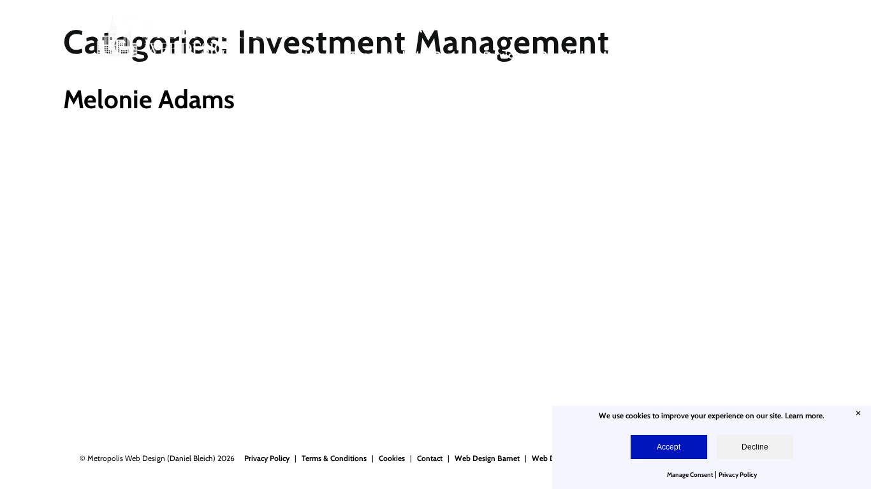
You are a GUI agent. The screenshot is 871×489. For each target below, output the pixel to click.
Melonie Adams (149, 99)
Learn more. (804, 415)
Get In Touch (733, 55)
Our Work (563, 55)
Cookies (392, 458)
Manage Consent (690, 475)
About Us (625, 55)
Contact (430, 458)
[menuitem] (319, 64)
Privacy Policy (266, 458)
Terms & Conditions (334, 458)
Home (320, 55)
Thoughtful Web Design (409, 55)
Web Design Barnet (487, 458)
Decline (755, 447)
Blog (675, 55)
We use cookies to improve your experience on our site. (692, 415)
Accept (668, 447)
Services (503, 55)
